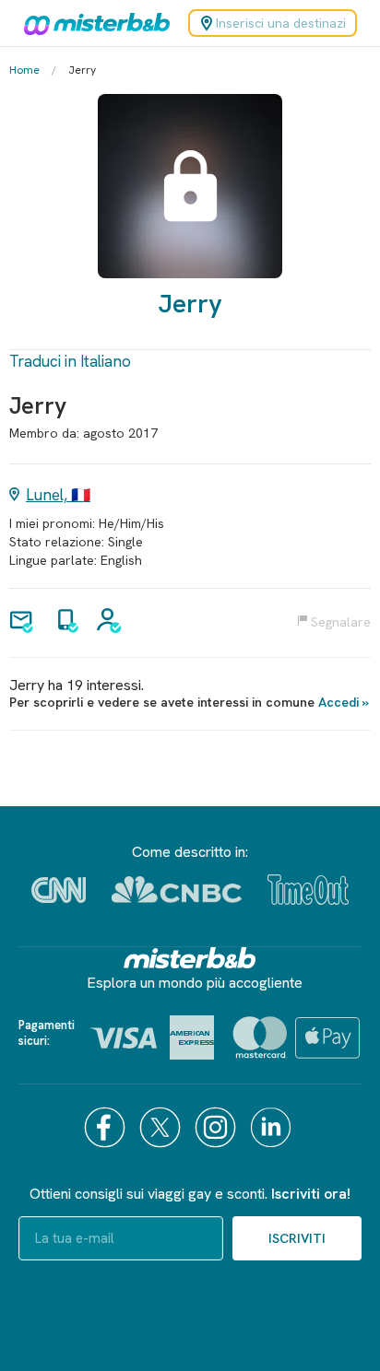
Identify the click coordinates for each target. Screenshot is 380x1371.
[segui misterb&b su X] (162, 1127)
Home (24, 70)
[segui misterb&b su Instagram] (218, 1127)
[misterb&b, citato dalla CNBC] (177, 889)
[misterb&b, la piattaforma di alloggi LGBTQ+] (92, 23)
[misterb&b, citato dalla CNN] (58, 890)
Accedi (338, 702)
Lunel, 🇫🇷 (58, 495)
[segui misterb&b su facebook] (107, 1127)
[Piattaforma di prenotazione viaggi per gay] (190, 957)
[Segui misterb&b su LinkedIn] (273, 1127)
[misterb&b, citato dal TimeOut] (308, 889)
